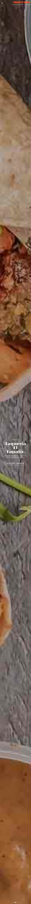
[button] (15, 902)
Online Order (15, 463)
